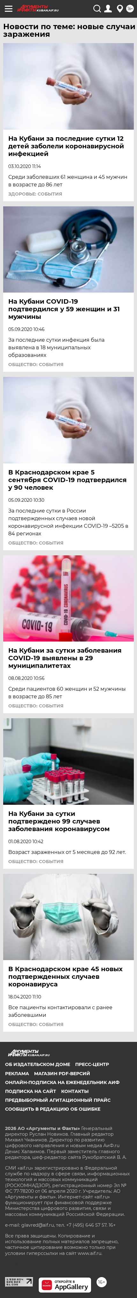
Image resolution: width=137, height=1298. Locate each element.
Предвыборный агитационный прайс (58, 1100)
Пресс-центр (92, 1064)
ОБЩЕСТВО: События (35, 364)
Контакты (75, 1091)
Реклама (17, 1073)
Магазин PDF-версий (62, 1073)
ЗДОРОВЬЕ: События (35, 194)
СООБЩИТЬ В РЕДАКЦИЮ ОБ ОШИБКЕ (52, 1109)
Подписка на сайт (30, 1091)
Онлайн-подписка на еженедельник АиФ (62, 1082)
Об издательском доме (37, 1064)
